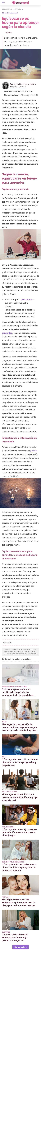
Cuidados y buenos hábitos (13, 862)
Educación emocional (10, 13)
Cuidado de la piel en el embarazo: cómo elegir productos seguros (15, 937)
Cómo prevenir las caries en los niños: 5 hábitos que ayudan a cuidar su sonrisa (19, 867)
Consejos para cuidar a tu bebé (14, 687)
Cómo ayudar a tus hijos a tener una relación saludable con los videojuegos (19, 832)
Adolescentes (7, 9)
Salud (4, 722)
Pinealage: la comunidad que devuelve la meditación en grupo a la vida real (20, 797)
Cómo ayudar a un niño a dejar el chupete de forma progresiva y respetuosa (20, 762)
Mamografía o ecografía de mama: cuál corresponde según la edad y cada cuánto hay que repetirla (19, 727)
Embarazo (6, 932)
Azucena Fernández (18, 87)
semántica (26, 299)
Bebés (4, 757)
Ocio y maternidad (9, 792)
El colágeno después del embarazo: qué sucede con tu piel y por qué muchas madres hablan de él (18, 902)
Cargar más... (20, 947)
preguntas (7, 333)
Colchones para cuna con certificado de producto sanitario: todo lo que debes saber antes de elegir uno (17, 692)
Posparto (6, 897)
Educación (18, 9)
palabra (33, 451)
